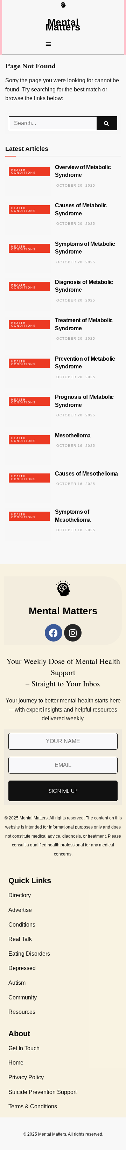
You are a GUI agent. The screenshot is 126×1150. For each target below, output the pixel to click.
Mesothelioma (73, 435)
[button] (63, 44)
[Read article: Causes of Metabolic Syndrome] (28, 218)
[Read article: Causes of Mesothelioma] (28, 486)
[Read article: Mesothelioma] (28, 448)
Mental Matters (63, 25)
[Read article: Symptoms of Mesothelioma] (28, 524)
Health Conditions (23, 171)
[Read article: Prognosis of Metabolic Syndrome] (28, 409)
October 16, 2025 (75, 446)
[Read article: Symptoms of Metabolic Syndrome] (28, 256)
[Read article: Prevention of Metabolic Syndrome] (28, 371)
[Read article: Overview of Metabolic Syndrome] (28, 180)
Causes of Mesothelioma (86, 474)
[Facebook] (53, 633)
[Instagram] (73, 633)
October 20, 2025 (75, 185)
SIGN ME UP (63, 791)
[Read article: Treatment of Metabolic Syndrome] (28, 333)
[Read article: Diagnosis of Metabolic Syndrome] (28, 294)
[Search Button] (107, 123)
